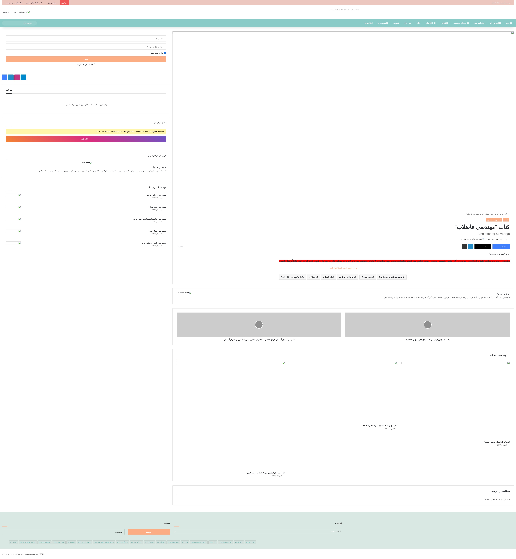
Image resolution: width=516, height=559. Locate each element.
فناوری (396, 23)
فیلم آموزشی (479, 23)
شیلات (71, 542)
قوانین (443, 23)
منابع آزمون (52, 3)
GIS (213, 542)
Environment (226, 542)
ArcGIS (250, 542)
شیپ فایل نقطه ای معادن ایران (153, 243)
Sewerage (367, 277)
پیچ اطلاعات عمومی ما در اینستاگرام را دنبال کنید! (344, 9)
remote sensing (198, 542)
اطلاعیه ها (369, 23)
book (238, 542)
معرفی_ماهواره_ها (27, 542)
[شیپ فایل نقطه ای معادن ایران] (13, 247)
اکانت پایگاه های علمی (34, 3)
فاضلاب (312, 277)
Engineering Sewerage (391, 277)
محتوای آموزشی (460, 23)
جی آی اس (122, 542)
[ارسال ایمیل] (460, 239)
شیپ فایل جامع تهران (157, 207)
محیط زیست (44, 542)
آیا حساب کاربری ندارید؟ (86, 64)
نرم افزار (407, 23)
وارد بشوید (488, 499)
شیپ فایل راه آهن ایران (156, 195)
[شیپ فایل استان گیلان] (13, 235)
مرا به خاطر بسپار (157, 53)
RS (185, 542)
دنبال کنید (85, 139)
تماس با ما (382, 23)
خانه (508, 23)
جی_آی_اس (136, 542)
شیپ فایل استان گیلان (157, 231)
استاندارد (149, 542)
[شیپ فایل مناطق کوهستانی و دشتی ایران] (13, 223)
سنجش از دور (84, 542)
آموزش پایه (494, 23)
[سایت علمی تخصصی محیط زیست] (16, 12)
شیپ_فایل (59, 542)
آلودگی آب (327, 277)
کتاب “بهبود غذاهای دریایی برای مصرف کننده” (379, 425)
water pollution (347, 277)
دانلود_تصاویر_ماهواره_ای (104, 542)
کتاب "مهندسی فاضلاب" (292, 277)
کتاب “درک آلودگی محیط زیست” (497, 442)
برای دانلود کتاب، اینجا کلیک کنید (343, 268)
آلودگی (160, 542)
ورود (86, 59)
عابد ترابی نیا (465, 239)
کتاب (418, 23)
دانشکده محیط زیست (13, 3)
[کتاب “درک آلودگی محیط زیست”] (455, 400)
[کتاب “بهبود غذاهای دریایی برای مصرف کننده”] (343, 392)
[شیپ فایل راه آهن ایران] (13, 199)
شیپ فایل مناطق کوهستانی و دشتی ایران (149, 219)
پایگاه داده (430, 23)
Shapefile (173, 542)
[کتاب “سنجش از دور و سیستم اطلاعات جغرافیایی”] (231, 416)
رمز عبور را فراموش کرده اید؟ (154, 47)
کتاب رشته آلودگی (491, 214)
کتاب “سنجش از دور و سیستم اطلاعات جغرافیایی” (265, 472)
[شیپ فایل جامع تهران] (13, 211)
